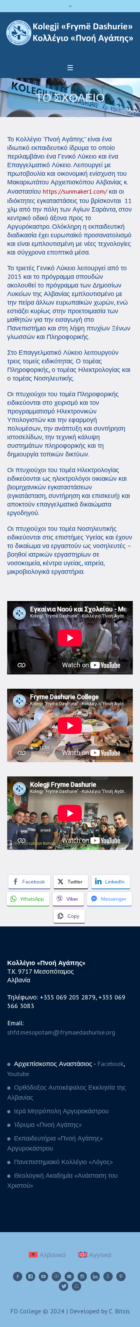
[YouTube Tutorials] (56, 1276)
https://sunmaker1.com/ (75, 191)
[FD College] (70, 32)
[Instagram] (82, 1276)
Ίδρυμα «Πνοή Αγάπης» (48, 1124)
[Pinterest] (121, 1276)
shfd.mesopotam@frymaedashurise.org (61, 1032)
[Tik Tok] (69, 1276)
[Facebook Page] (30, 1276)
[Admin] (76, 1286)
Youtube (18, 1074)
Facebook (110, 1064)
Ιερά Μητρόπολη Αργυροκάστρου (61, 1111)
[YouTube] (43, 1276)
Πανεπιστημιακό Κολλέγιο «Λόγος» (63, 1162)
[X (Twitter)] (63, 1286)
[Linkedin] (95, 1276)
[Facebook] (17, 1276)
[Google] (108, 1276)
